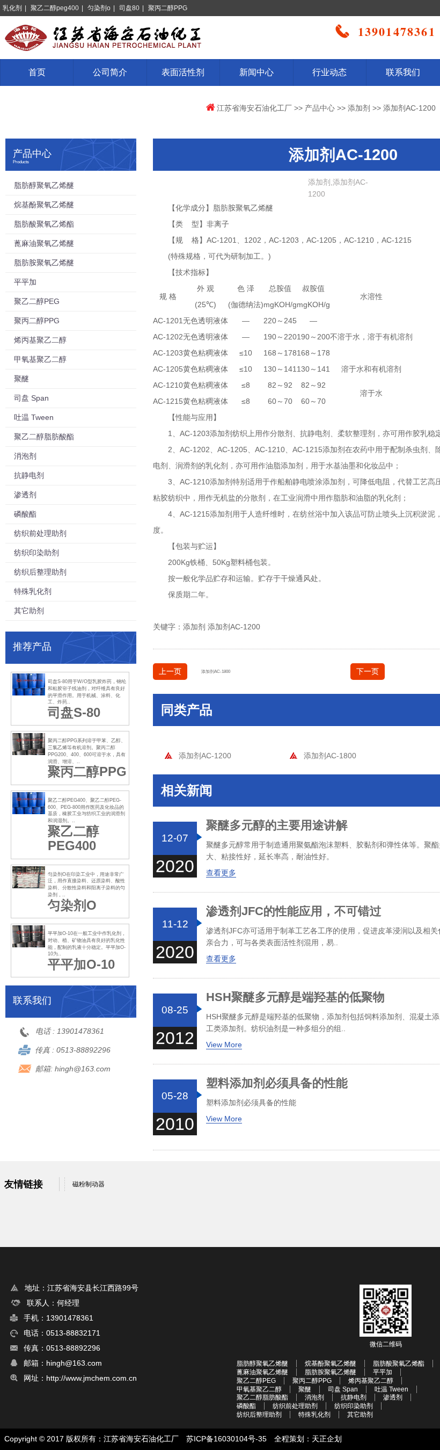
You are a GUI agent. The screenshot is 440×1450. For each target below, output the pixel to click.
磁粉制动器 (88, 1184)
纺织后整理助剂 (40, 572)
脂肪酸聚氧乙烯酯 (44, 224)
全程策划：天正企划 (308, 1439)
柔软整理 (353, 433)
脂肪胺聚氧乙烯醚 (44, 262)
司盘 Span (31, 398)
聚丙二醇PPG (167, 8)
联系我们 (403, 72)
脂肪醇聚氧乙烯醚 (44, 185)
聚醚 (21, 378)
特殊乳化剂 (33, 591)
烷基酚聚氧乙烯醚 (44, 204)
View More (224, 1044)
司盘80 (129, 8)
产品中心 (320, 108)
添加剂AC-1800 (215, 671)
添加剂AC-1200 (234, 626)
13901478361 (80, 1031)
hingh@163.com (83, 1068)
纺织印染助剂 (36, 552)
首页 (37, 72)
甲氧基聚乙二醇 (40, 359)
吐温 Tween (34, 417)
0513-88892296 (83, 1050)
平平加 (25, 282)
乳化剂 (12, 8)
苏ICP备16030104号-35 (226, 1439)
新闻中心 (256, 72)
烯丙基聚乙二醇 (40, 340)
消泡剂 (25, 456)
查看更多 (221, 872)
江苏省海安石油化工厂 (254, 108)
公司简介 (110, 72)
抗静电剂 (315, 433)
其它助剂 (29, 610)
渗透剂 (25, 494)
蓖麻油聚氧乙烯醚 (44, 243)
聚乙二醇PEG (37, 301)
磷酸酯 (25, 514)
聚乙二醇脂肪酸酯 (44, 436)
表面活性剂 (183, 72)
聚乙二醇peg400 (55, 8)
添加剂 (359, 108)
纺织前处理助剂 (40, 533)
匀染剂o (99, 8)
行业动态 (329, 72)
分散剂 (254, 498)
